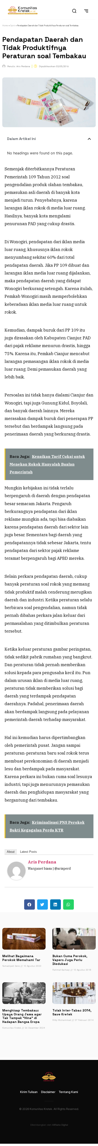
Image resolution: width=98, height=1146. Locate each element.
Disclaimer (48, 1092)
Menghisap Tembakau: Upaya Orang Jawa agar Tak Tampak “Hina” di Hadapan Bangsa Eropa (22, 1016)
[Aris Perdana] (16, 878)
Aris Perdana (42, 862)
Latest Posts (28, 851)
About (11, 851)
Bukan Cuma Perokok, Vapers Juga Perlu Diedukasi (69, 960)
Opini (12, 25)
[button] (89, 139)
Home (5, 25)
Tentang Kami (68, 1092)
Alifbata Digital (60, 1124)
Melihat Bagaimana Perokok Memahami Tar (21, 958)
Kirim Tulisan (29, 1092)
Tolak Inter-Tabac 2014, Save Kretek (71, 1012)
